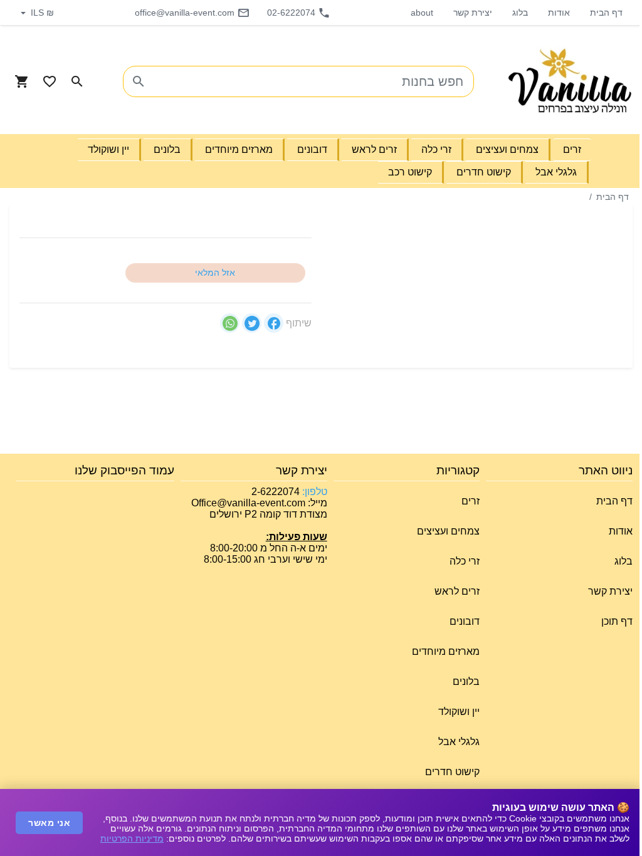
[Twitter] (251, 323)
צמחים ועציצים (448, 531)
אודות (559, 13)
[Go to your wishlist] (49, 81)
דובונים (465, 621)
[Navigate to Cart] (21, 81)
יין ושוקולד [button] (108, 149)
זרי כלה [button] (436, 149)
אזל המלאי (215, 273)
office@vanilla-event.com (184, 13)
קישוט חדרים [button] (483, 172)
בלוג (520, 13)
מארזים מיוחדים (446, 651)
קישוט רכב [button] (410, 172)
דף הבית (606, 13)
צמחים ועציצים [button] (507, 149)
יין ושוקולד (459, 711)
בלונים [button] (167, 149)
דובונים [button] (312, 149)
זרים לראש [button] (374, 149)
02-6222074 (291, 13)
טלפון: (313, 491)
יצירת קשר (472, 13)
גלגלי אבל (459, 741)
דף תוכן (617, 621)
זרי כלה (465, 561)
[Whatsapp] (229, 323)
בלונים (466, 681)
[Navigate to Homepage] (570, 81)
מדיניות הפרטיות (132, 838)
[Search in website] (77, 81)
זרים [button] (572, 149)
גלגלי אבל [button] (556, 172)
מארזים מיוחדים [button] (239, 149)
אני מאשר (49, 823)
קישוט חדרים (452, 771)
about (422, 13)
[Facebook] (273, 323)
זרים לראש (457, 591)
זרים (470, 501)
